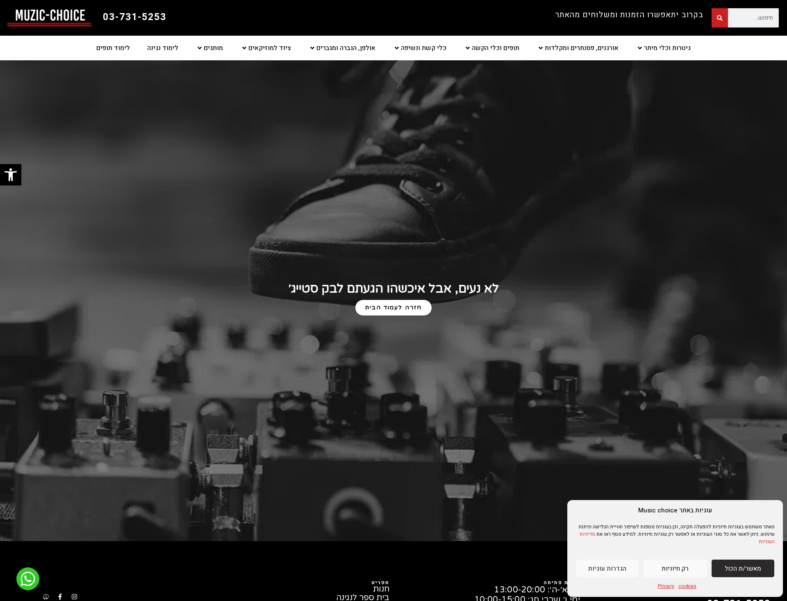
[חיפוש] (720, 17)
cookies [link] (687, 586)
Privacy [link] (666, 586)
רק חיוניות (675, 568)
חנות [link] (381, 589)
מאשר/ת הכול (743, 568)
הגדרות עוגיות (607, 568)
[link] (10, 174)
